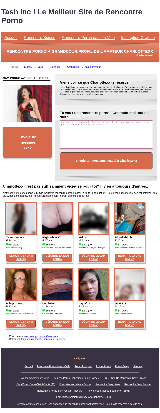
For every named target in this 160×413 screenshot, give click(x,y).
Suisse (28, 67)
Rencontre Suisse (39, 37)
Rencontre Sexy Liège (107, 384)
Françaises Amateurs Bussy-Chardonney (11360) (83, 397)
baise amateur (93, 67)
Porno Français (83, 366)
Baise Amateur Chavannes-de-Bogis (20, 314)
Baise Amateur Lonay (14, 248)
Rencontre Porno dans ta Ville (88, 37)
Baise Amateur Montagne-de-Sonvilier (56, 248)
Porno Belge (122, 366)
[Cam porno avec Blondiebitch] (130, 233)
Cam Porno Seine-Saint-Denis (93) (35, 384)
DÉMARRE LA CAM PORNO (21, 258)
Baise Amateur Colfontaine (52, 314)
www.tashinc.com (29, 404)
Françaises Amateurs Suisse (75, 384)
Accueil (10, 37)
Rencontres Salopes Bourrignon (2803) (108, 390)
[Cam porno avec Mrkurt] (93, 233)
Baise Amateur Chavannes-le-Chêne (128, 248)
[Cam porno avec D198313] (130, 299)
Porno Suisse (103, 366)
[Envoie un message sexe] (27, 121)
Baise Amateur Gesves (87, 314)
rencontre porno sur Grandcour (41, 336)
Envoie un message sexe (27, 142)
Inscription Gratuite (138, 37)
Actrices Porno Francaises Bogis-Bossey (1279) (80, 378)
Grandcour (55, 67)
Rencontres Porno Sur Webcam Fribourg (59, 390)
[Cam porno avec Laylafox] (93, 299)
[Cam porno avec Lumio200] (57, 299)
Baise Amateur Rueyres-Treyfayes (92, 248)
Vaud (40, 67)
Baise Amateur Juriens (123, 314)
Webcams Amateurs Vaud (35, 378)
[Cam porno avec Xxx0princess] (21, 233)
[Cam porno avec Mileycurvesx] (21, 299)
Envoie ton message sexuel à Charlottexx (106, 160)
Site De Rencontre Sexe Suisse (128, 378)
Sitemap (137, 366)
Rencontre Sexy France (137, 384)
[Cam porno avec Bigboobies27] (57, 233)
